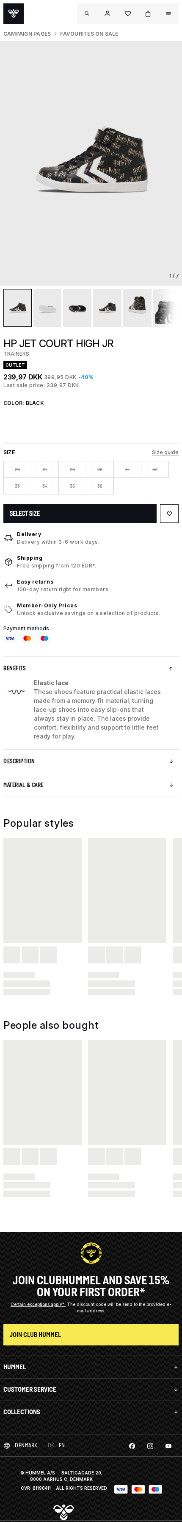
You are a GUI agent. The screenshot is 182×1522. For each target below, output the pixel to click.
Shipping (29, 558)
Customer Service (29, 1389)
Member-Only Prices (47, 605)
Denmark (26, 1445)
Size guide (165, 452)
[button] (107, 13)
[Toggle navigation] (87, 13)
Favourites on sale (89, 34)
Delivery (29, 534)
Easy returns (35, 581)
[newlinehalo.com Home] (13, 13)
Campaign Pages (27, 34)
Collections (21, 1411)
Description (19, 761)
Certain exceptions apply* (38, 1304)
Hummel (14, 1366)
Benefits (14, 668)
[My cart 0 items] (148, 13)
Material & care (23, 785)
